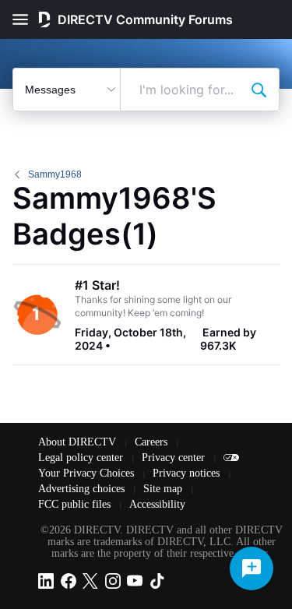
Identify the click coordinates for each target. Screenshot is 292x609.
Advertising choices (83, 489)
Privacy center (175, 457)
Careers (153, 442)
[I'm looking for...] (258, 89)
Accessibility (157, 504)
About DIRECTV (78, 442)
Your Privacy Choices (87, 473)
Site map (164, 489)
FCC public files (76, 504)
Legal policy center (82, 457)
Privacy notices (188, 473)
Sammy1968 (55, 174)
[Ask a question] (251, 568)
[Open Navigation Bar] (24, 19)
